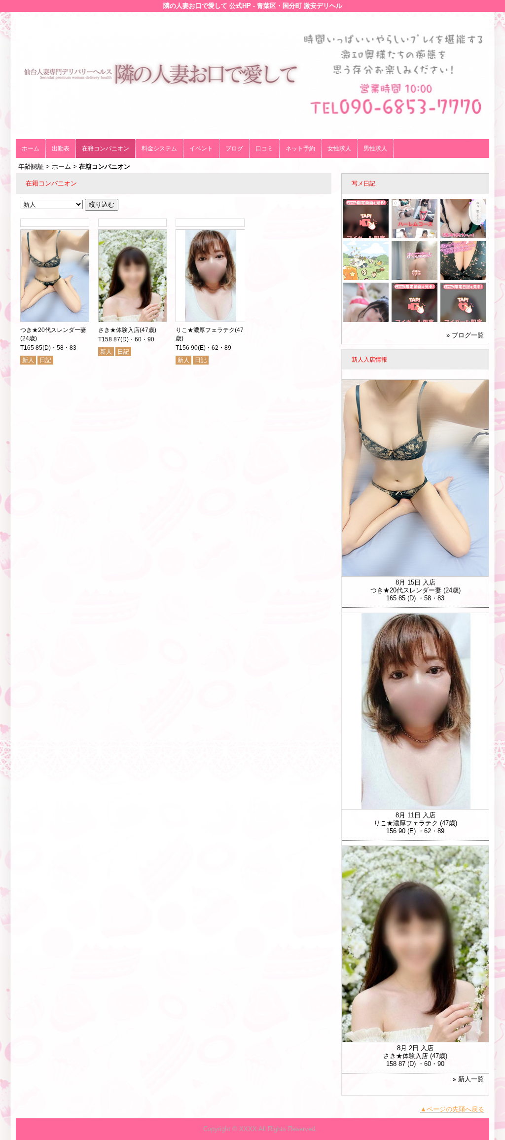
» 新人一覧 (468, 1079)
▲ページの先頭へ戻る (452, 1109)
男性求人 (375, 148)
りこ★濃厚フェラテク (205, 330)
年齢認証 (31, 166)
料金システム (159, 148)
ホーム (30, 148)
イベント (201, 148)
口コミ (264, 148)
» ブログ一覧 (465, 335)
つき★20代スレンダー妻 (53, 330)
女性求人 (339, 148)
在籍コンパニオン (105, 148)
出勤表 (61, 148)
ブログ (234, 148)
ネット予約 (300, 148)
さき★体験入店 (119, 330)
